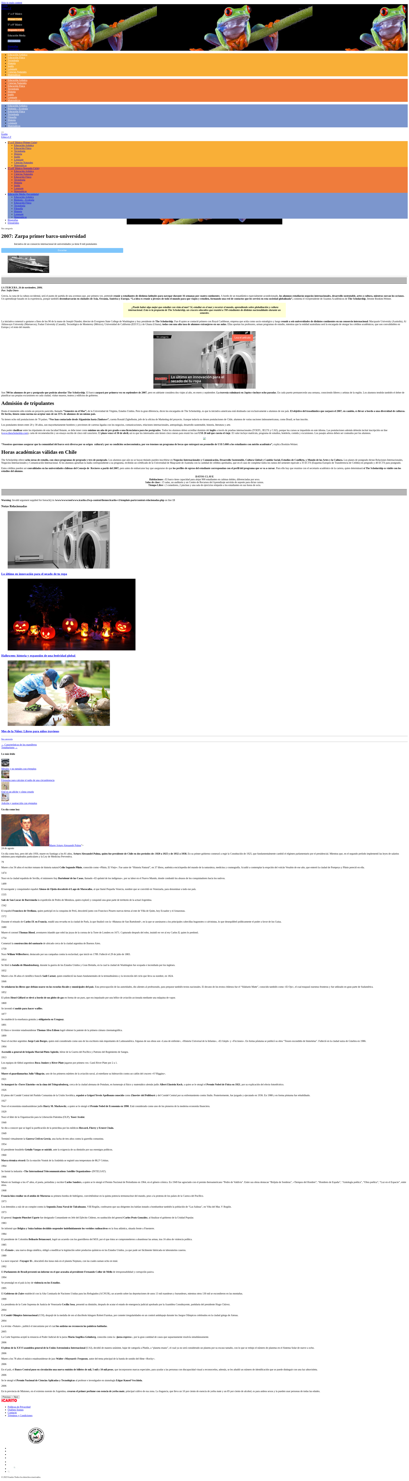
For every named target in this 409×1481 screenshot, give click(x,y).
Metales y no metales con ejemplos (18, 768)
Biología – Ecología (18, 108)
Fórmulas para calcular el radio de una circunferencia (27, 780)
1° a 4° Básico (22, 142)
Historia (12, 63)
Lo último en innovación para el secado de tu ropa (34, 574)
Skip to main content (11, 2)
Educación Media (23, 194)
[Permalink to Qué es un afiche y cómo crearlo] (5, 789)
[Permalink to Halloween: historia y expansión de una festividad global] (71, 649)
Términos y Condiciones (20, 1415)
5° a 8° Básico (23, 168)
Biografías (13, 46)
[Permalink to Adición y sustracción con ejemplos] (5, 800)
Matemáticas (14, 74)
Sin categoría (7, 739)
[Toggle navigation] (2, 132)
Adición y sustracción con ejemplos (19, 803)
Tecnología (13, 60)
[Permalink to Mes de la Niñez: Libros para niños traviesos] (59, 725)
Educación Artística (17, 54)
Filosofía (12, 117)
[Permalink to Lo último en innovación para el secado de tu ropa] (59, 567)
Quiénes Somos (15, 1409)
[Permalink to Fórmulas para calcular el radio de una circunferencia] (5, 777)
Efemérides (13, 49)
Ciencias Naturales (17, 72)
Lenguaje (12, 69)
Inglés (11, 66)
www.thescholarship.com (15, 433)
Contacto (12, 1412)
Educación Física (16, 57)
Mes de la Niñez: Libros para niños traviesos (30, 731)
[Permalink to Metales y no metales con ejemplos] (5, 766)
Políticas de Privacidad (19, 1407)
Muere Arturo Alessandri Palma (65, 845)
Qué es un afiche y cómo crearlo (17, 791)
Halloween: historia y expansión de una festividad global (38, 655)
